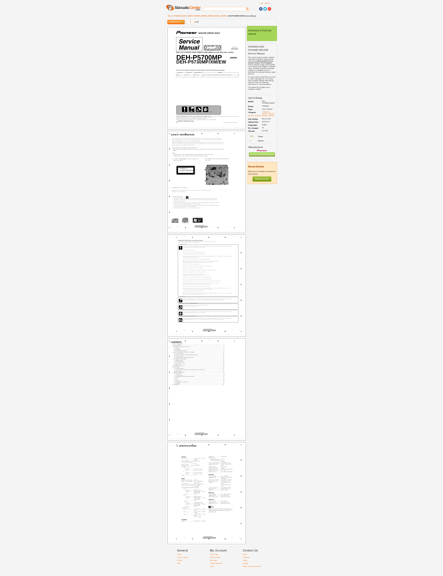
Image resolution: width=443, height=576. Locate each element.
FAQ (178, 563)
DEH (184, 16)
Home (170, 16)
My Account (214, 554)
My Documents (215, 557)
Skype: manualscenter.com (252, 566)
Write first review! (262, 179)
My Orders (213, 560)
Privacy (179, 560)
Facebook (246, 557)
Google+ (246, 563)
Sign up (267, 3)
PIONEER (177, 16)
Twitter (245, 560)
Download (175, 22)
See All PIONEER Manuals (262, 154)
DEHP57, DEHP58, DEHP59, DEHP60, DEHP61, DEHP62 (207, 16)
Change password (216, 563)
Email (245, 554)
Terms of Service (183, 557)
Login (261, 3)
